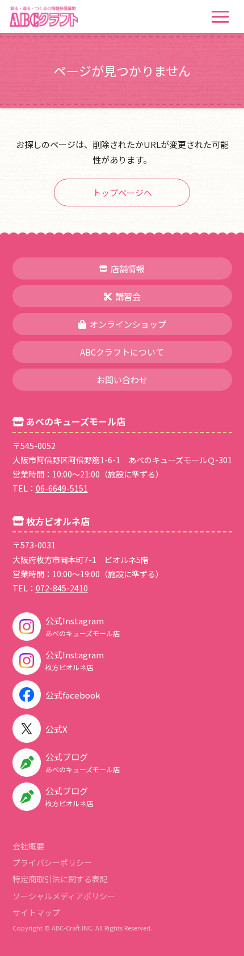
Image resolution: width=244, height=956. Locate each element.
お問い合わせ (122, 380)
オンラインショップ (128, 324)
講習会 (128, 296)
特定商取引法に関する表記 (60, 879)
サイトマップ (36, 912)
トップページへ (122, 192)
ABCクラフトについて (122, 352)
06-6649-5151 (62, 488)
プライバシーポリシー (52, 862)
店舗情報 (128, 268)
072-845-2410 (62, 588)
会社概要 (28, 846)
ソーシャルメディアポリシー (63, 896)
